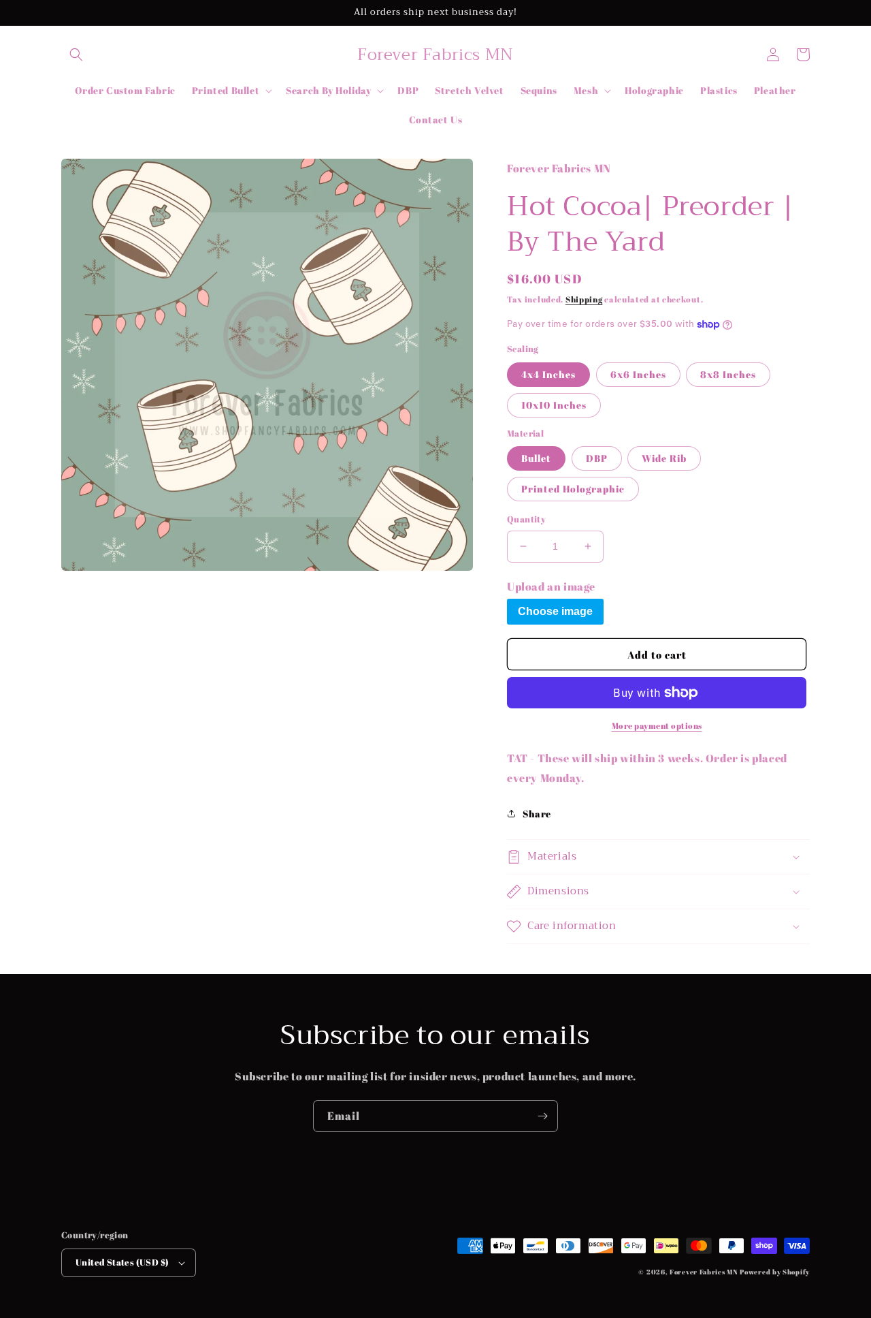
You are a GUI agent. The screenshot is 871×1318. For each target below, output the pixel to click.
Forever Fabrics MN (704, 1271)
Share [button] (537, 813)
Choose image (555, 611)
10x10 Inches (554, 404)
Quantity (526, 519)
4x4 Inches (548, 374)
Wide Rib (664, 458)
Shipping (584, 299)
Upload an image (551, 586)
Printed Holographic (573, 488)
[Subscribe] (542, 1116)
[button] (76, 54)
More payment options (657, 725)
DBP (597, 458)
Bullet (536, 458)
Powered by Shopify (775, 1271)
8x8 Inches (728, 374)
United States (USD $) (122, 1262)
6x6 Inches (638, 374)
